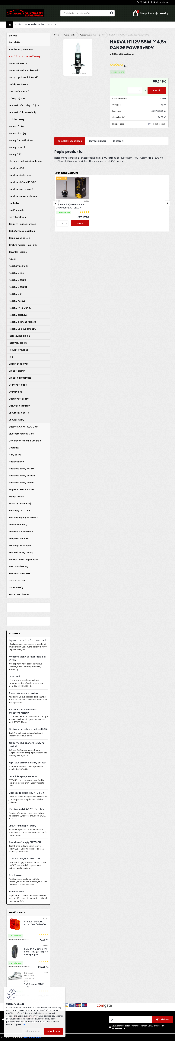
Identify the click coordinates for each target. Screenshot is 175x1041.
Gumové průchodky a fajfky (24, 105)
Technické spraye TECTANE (23, 776)
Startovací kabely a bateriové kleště (28, 729)
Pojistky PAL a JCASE (20, 307)
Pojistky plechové (18, 314)
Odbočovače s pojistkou (22, 231)
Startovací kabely (18, 566)
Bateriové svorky (18, 63)
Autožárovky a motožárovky (24, 56)
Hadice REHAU (16, 461)
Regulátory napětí (18, 349)
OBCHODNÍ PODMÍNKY (35, 24)
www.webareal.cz (32, 1037)
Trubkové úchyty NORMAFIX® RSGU (27, 858)
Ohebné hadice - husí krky (23, 245)
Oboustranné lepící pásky (22, 825)
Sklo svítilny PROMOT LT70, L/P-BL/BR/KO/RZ (35, 923)
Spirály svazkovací (19, 363)
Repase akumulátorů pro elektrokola (28, 640)
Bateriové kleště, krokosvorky (24, 70)
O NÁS (18, 24)
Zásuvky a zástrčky (19, 405)
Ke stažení (14, 676)
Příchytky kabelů (18, 342)
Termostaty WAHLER (19, 573)
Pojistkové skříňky (18, 266)
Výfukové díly (16, 587)
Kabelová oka (16, 126)
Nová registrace (161, 2)
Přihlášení (144, 2)
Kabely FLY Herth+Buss (21, 140)
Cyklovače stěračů (19, 91)
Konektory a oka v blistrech (23, 196)
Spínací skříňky (17, 370)
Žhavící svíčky (16, 419)
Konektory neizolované (21, 189)
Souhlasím (53, 1031)
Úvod (56, 35)
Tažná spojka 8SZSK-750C (34, 985)
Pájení (12, 259)
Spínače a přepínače (20, 377)
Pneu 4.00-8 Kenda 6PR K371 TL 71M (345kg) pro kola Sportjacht (36, 952)
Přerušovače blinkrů (19, 335)
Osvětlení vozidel (18, 252)
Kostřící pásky (16, 210)
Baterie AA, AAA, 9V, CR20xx (23, 426)
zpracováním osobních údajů (139, 1025)
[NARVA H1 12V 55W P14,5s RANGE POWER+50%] (77, 57)
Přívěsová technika (19, 538)
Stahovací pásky (18, 384)
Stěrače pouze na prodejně (23, 559)
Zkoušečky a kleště (19, 412)
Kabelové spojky (17, 133)
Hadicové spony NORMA (21, 468)
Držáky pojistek (17, 98)
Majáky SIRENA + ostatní (22, 489)
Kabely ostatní (17, 147)
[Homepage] (9, 25)
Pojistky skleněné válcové (22, 321)
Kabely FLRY (15, 154)
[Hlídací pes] (154, 124)
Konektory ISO (16, 168)
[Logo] (25, 13)
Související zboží (97, 141)
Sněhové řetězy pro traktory (23, 693)
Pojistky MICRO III (18, 287)
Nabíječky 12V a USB (19, 510)
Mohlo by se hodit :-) (20, 503)
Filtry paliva (15, 454)
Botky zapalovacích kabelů (23, 77)
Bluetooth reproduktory (21, 433)
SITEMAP (52, 24)
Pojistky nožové (17, 300)
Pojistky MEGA (16, 273)
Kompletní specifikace (70, 141)
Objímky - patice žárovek (22, 224)
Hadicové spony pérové (21, 482)
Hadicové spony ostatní (22, 475)
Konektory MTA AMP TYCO (22, 182)
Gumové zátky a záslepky (23, 112)
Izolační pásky (16, 119)
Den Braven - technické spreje (25, 440)
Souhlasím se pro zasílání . (138, 1027)
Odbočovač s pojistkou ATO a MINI (27, 792)
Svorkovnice (15, 391)
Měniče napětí (16, 496)
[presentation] (56, 203)
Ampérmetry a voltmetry (22, 49)
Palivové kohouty (18, 524)
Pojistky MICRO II (17, 280)
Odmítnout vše (32, 1031)
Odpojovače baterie (19, 238)
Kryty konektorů (17, 217)
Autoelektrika (16, 42)
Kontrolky (14, 203)
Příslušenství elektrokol (21, 531)
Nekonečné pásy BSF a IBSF (23, 517)
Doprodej (14, 447)
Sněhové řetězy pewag (21, 552)
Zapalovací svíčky (19, 398)
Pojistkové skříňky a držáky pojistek (27, 762)
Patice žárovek (16, 891)
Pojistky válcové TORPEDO (22, 328)
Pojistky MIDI (15, 293)
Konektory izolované (20, 175)
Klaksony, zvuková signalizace (25, 161)
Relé (11, 356)
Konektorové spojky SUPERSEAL (25, 842)
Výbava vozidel (17, 580)
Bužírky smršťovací (19, 84)
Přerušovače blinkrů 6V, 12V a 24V (26, 809)
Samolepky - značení (20, 545)
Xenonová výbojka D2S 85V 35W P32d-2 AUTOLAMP (70, 206)
